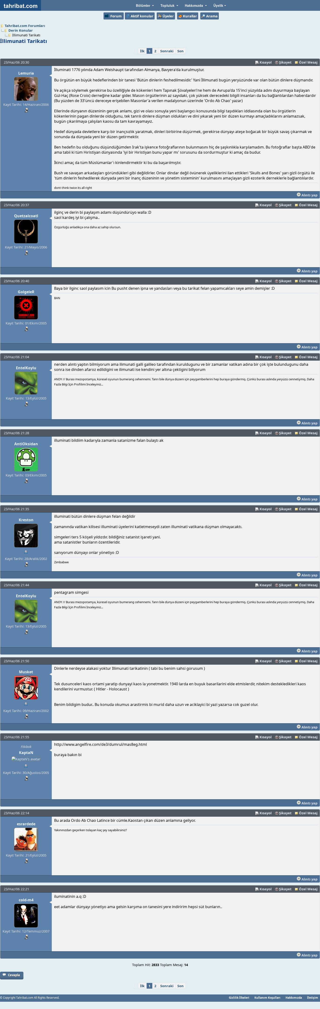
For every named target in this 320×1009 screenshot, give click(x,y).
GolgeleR (26, 291)
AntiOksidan (26, 443)
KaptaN (26, 752)
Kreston (26, 519)
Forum (116, 16)
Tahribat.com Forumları (25, 25)
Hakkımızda (294, 997)
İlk (142, 51)
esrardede (26, 823)
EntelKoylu (26, 367)
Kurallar (190, 16)
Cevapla (14, 975)
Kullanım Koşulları (267, 997)
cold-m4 (26, 899)
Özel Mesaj (308, 62)
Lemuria (26, 73)
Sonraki (166, 51)
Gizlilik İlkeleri (239, 997)
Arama (212, 16)
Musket (26, 671)
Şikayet (285, 62)
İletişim (312, 997)
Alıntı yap (309, 195)
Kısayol (266, 62)
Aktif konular (142, 16)
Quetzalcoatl (26, 215)
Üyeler (168, 16)
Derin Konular (20, 30)
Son (180, 51)
